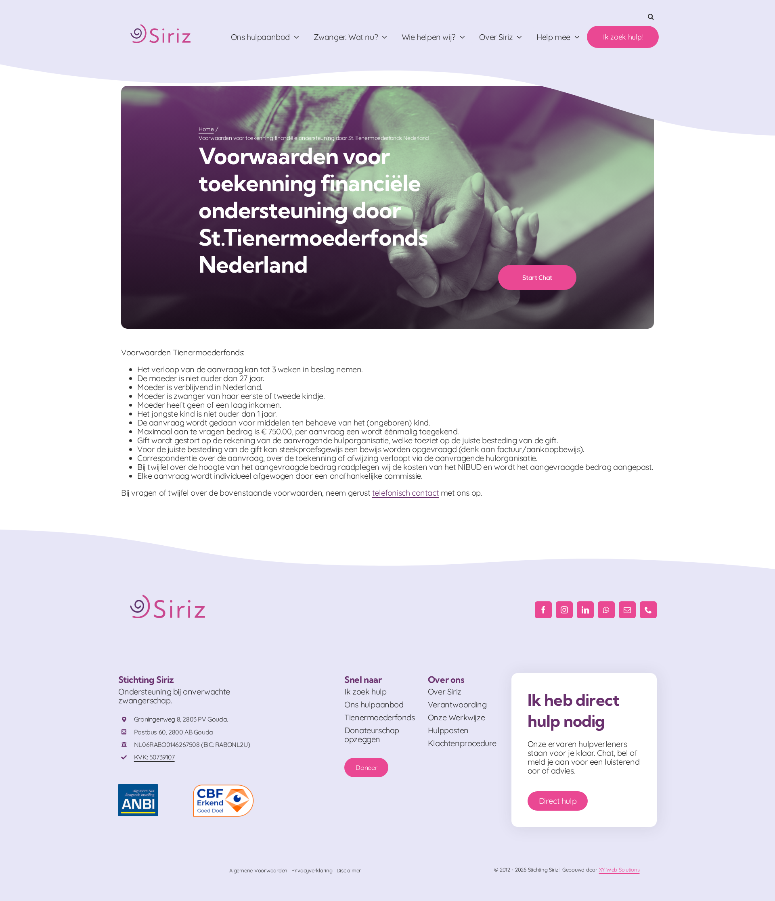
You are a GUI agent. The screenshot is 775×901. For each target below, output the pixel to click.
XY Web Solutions (619, 869)
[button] (651, 16)
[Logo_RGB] (161, 21)
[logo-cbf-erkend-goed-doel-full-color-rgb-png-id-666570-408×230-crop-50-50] (223, 788)
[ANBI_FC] (138, 788)
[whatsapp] (606, 609)
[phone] (648, 609)
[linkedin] (585, 609)
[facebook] (543, 609)
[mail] (627, 609)
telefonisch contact (405, 493)
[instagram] (564, 609)
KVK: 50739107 (154, 757)
